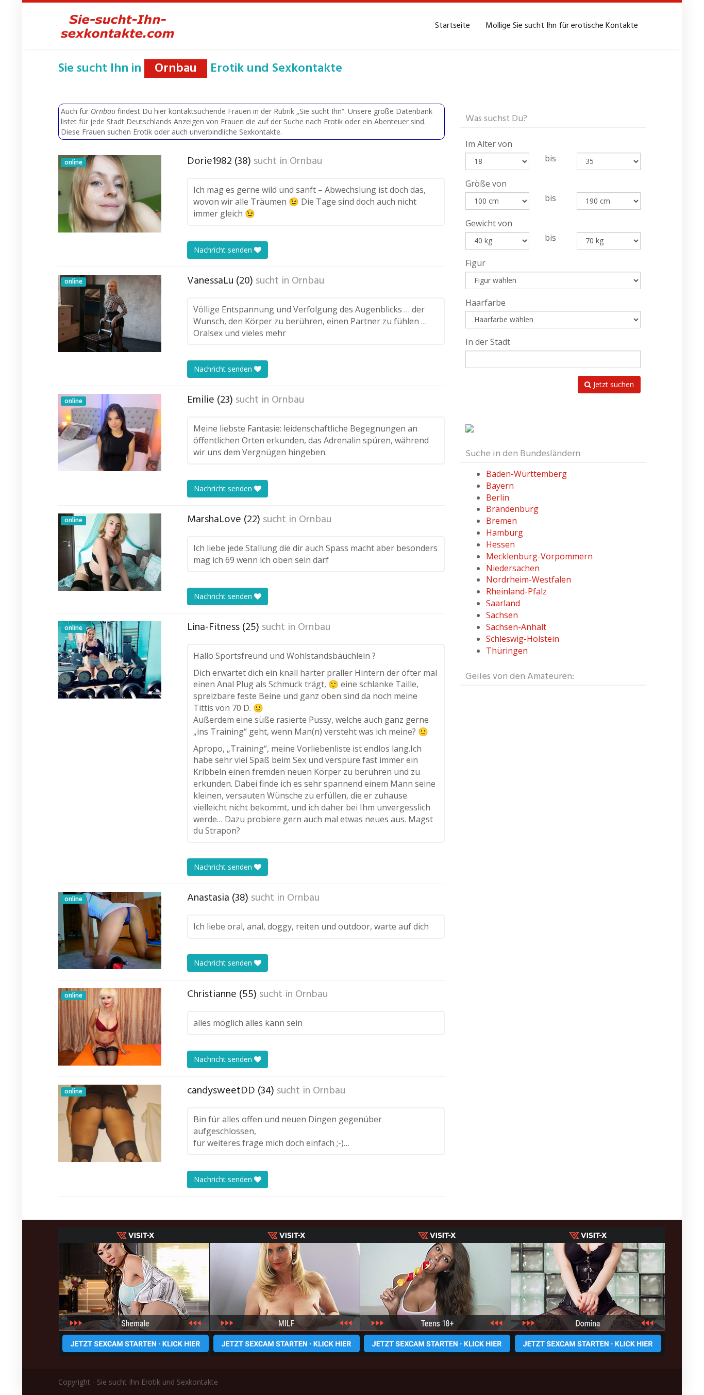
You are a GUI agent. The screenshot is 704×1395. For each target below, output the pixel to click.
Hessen (500, 544)
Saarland (503, 603)
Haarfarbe (485, 302)
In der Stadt (487, 341)
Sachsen (502, 615)
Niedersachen (513, 568)
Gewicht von (488, 223)
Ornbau (306, 161)
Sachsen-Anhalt (516, 627)
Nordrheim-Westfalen (528, 579)
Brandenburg (512, 508)
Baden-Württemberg (526, 473)
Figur (475, 263)
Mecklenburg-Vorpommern (539, 556)
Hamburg (504, 532)
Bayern (500, 485)
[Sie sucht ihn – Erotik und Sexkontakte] (118, 25)
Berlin (497, 497)
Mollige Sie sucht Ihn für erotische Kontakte (561, 25)
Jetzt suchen (612, 384)
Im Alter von (488, 144)
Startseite (452, 25)
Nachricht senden (224, 250)
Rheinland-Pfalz (516, 591)
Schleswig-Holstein (522, 638)
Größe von (486, 183)
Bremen (501, 520)
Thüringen (507, 650)
